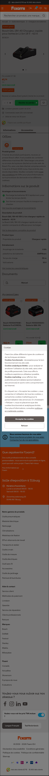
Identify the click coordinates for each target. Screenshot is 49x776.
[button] (24, 419)
